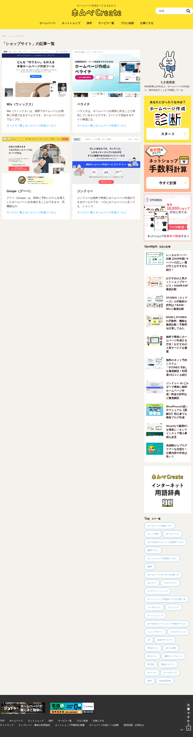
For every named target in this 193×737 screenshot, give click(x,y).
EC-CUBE (171, 648)
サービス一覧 (106, 23)
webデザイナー (165, 640)
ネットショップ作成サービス (162, 558)
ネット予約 (153, 534)
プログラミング (178, 632)
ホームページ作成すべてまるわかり (96, 5)
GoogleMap (165, 680)
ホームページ (47, 23)
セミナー (151, 583)
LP (148, 640)
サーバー (151, 672)
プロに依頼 (127, 23)
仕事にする (146, 23)
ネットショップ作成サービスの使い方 (166, 599)
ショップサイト (155, 632)
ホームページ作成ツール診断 (104, 725)
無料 (149, 566)
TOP (4, 36)
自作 (149, 680)
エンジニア (173, 607)
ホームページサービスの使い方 (163, 574)
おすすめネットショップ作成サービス (166, 623)
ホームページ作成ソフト (159, 525)
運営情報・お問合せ (134, 725)
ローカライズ (170, 672)
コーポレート (154, 607)
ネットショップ (71, 23)
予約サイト (153, 648)
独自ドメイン (168, 664)
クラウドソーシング (157, 591)
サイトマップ (7, 725)
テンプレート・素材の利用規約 (34, 725)
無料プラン (153, 550)
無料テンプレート (173, 656)
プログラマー (170, 583)
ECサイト (152, 656)
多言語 (150, 664)
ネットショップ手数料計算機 (69, 725)
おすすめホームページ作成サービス (165, 542)
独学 (89, 23)
